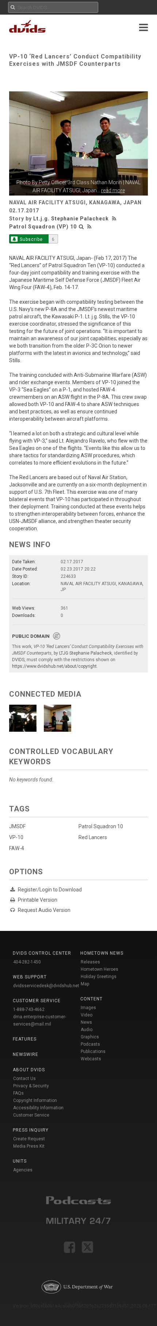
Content (91, 998)
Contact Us (24, 1078)
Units (20, 1161)
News (86, 1022)
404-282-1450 (27, 962)
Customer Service (31, 1115)
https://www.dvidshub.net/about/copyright (54, 666)
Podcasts (90, 1044)
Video (86, 1015)
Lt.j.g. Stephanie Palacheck (71, 218)
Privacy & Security (31, 1085)
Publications (93, 1051)
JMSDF (17, 826)
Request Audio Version (44, 910)
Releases (90, 962)
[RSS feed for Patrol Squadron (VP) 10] (89, 227)
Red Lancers (92, 837)
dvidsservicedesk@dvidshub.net (46, 985)
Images (88, 1007)
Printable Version (37, 900)
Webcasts (91, 1058)
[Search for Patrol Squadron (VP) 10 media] (81, 227)
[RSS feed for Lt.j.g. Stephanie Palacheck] (115, 218)
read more (113, 190)
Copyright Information (35, 1100)
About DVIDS (29, 1069)
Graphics (90, 1036)
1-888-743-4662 (29, 1009)
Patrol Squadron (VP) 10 (43, 227)
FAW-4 (16, 848)
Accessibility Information (38, 1107)
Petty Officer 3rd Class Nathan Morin (80, 182)
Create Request (29, 1138)
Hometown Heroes (99, 969)
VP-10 (16, 837)
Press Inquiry (31, 1130)
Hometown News (101, 953)
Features (25, 1039)
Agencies (22, 1169)
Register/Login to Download (50, 890)
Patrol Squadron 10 (100, 826)
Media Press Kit (29, 1146)
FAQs (18, 1093)
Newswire (25, 1054)
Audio (86, 1029)
